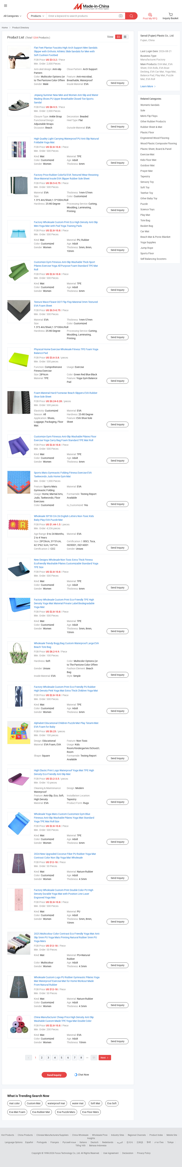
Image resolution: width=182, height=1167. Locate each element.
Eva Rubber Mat (41, 1112)
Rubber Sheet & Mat (151, 127)
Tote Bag (145, 220)
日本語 (140, 1142)
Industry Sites (117, 1134)
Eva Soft (112, 1103)
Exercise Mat (147, 154)
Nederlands (107, 1142)
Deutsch (94, 1142)
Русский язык (69, 1142)
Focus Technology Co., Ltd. (68, 1153)
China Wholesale (80, 1134)
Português (42, 1142)
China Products (25, 1134)
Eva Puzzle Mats (66, 1112)
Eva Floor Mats (90, 1112)
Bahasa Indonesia (97, 1145)
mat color (14, 1103)
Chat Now (83, 1074)
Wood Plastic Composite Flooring (158, 143)
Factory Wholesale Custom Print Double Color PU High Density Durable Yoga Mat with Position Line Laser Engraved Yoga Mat (63, 893)
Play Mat (145, 214)
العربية (120, 1142)
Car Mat (144, 231)
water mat (78, 1103)
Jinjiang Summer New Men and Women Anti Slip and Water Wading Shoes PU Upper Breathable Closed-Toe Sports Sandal (66, 98)
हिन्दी (149, 1142)
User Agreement (111, 1153)
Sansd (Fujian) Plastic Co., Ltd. (157, 35)
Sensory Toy (147, 182)
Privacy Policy (144, 1153)
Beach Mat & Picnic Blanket (155, 236)
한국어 (130, 1142)
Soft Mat (95, 1103)
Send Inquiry (117, 83)
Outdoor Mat (147, 165)
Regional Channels (137, 1134)
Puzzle (144, 203)
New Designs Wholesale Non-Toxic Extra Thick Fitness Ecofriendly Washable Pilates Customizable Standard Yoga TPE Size (66, 563)
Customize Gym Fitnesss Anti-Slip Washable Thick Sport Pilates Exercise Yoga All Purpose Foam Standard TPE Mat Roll (66, 265)
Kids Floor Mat (148, 160)
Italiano (83, 1142)
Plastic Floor (147, 132)
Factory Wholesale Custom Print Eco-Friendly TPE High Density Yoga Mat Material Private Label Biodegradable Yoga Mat (64, 603)
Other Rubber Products (153, 121)
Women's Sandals (149, 105)
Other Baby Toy (148, 198)
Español (29, 1142)
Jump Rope (146, 247)
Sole (142, 110)
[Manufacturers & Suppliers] (91, 6)
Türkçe (170, 1142)
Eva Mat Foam (17, 1112)
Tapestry (145, 176)
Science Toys (147, 209)
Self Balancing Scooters (153, 258)
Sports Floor (147, 253)
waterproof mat (56, 1103)
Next (105, 1057)
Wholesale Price (99, 1134)
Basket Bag (146, 225)
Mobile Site (172, 1134)
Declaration (127, 1153)
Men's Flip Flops (148, 116)
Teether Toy (146, 192)
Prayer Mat (146, 171)
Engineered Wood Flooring (154, 138)
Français (54, 1142)
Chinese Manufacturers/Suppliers (52, 1134)
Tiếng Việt (80, 1145)
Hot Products (7, 1134)
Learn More (148, 86)
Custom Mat (34, 1103)
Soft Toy (144, 187)
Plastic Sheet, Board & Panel (155, 149)
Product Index (156, 1134)
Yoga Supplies (148, 242)
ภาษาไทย (159, 1142)
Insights (91, 1138)
